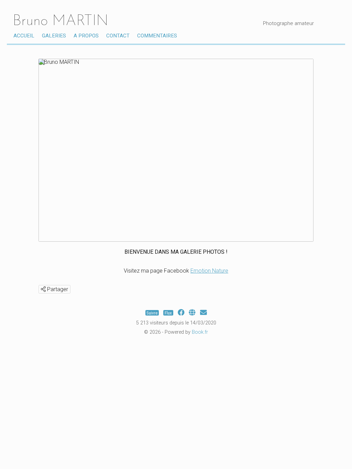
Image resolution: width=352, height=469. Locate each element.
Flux (168, 312)
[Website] (192, 313)
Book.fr (200, 332)
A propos (86, 36)
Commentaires (157, 36)
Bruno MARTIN (60, 21)
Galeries (54, 36)
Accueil (23, 36)
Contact (118, 36)
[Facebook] (181, 313)
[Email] (203, 313)
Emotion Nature (209, 270)
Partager (57, 289)
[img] (43, 289)
